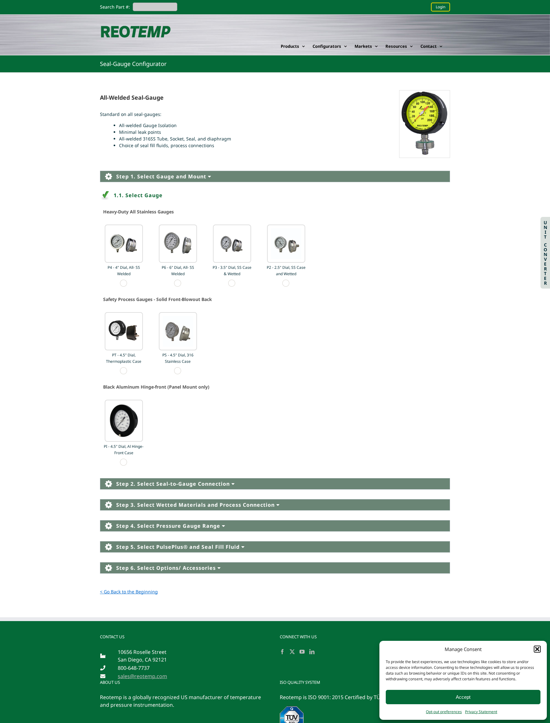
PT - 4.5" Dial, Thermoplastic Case (123, 358)
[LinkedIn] (311, 651)
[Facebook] (282, 651)
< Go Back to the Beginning (129, 592)
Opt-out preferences (444, 711)
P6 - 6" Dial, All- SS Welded (178, 270)
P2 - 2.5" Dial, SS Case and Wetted (286, 270)
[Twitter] (292, 651)
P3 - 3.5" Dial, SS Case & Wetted (232, 270)
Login (440, 7)
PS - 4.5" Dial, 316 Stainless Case (178, 358)
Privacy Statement (481, 711)
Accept (463, 697)
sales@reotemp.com (142, 676)
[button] (537, 649)
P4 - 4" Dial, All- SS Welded (124, 270)
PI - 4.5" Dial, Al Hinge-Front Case (124, 449)
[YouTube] (302, 651)
